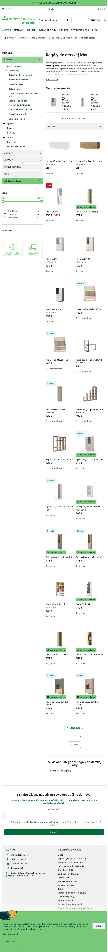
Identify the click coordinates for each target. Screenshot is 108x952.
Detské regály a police (19, 100)
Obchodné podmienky (68, 873)
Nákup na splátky (66, 896)
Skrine (10, 137)
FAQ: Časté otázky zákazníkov (72, 866)
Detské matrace (16, 84)
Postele (10, 128)
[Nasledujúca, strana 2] (74, 736)
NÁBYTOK (8, 59)
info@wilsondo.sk (19, 854)
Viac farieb (23, 217)
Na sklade (23, 211)
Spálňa (10, 123)
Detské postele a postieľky (21, 75)
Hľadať (68, 20)
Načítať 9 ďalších (75, 727)
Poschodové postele (18, 79)
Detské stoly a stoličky (19, 114)
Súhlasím (98, 926)
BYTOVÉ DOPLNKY (12, 167)
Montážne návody (66, 900)
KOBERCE (8, 160)
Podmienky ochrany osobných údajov (75, 908)
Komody (11, 132)
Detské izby (14, 70)
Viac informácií (10, 934)
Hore (76, 744)
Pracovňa (11, 142)
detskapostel (17, 868)
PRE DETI (8, 174)
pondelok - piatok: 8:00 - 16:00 (26, 874)
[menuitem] (6, 30)
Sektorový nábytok (16, 146)
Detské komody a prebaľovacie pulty (23, 95)
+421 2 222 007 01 (19, 859)
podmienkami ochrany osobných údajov (40, 822)
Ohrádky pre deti (17, 118)
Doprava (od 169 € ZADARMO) (72, 858)
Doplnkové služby (66, 870)
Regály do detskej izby (20, 104)
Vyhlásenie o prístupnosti (70, 904)
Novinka (23, 214)
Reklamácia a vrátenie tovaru (71, 862)
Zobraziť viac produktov (73, 118)
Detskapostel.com (19, 863)
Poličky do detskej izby (21, 109)
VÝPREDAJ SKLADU (12, 180)
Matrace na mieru (66, 885)
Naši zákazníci (64, 877)
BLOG (60, 889)
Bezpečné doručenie (67, 881)
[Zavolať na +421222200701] (5, 9)
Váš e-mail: (54, 809)
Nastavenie (10, 941)
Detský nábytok (14, 66)
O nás (51, 9)
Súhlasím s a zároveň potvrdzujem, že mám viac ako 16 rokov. (55, 823)
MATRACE (8, 153)
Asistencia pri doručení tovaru (72, 892)
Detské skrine (15, 89)
